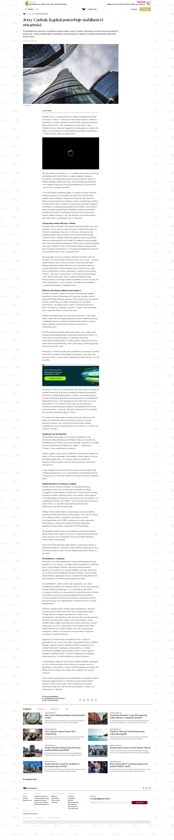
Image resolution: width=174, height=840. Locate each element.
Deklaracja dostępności (41, 804)
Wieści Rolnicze (73, 806)
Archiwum (54, 802)
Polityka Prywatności (41, 796)
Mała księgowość (73, 802)
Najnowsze (55, 709)
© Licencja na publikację (50, 696)
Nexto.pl (70, 800)
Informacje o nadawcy (41, 802)
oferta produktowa (54, 818)
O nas (25, 796)
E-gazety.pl (71, 798)
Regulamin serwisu (40, 800)
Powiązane (27, 709)
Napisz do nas (27, 800)
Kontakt (25, 798)
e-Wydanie (133, 9)
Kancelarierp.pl (72, 804)
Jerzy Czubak (46, 110)
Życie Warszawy (73, 808)
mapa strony (27, 818)
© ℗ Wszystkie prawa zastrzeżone (53, 698)
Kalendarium (39, 818)
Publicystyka (92, 9)
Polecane (41, 709)
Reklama (54, 796)
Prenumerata (55, 800)
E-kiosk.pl (71, 796)
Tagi (66, 709)
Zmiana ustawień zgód (41, 798)
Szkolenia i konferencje (30, 813)
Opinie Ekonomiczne (41, 14)
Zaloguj (145, 9)
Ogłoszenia (55, 798)
